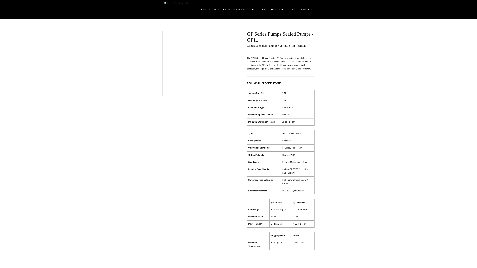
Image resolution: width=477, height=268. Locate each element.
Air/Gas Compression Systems (238, 9)
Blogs (294, 9)
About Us (214, 9)
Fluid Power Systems (273, 9)
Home (204, 9)
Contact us (306, 9)
